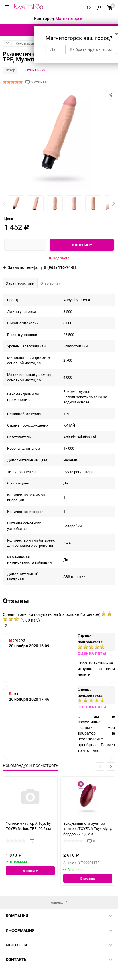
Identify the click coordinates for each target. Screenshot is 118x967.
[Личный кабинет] (99, 7)
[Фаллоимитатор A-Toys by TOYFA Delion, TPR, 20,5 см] (30, 797)
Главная (7, 43)
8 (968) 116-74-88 (60, 267)
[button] (113, 203)
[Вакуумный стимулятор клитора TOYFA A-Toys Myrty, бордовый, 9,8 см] (88, 797)
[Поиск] (89, 7)
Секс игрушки (26, 43)
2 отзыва (39, 82)
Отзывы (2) (35, 70)
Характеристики (20, 283)
